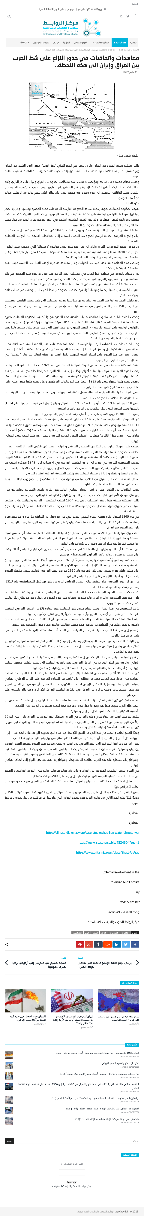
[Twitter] (127, 16)
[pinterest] (80, 944)
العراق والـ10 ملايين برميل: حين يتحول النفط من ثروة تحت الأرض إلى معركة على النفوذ (97, 1052)
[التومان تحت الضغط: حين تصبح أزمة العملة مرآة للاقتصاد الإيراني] (25, 1000)
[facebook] (135, 944)
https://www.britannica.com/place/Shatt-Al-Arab (107, 852)
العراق (103, 932)
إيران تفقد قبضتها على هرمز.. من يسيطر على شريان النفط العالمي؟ (70, 9)
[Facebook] (134, 16)
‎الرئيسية (136, 49)
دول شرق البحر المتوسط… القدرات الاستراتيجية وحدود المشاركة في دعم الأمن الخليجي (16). (95, 1098)
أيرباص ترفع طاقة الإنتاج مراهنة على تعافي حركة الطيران (105, 962)
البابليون (125, 932)
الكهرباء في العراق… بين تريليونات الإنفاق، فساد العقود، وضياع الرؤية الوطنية (102, 1108)
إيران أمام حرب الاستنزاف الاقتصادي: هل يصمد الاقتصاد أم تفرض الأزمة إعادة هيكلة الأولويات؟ (73, 1020)
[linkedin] (116, 944)
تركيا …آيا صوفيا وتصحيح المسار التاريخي (120, 1063)
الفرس (95, 932)
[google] (89, 944)
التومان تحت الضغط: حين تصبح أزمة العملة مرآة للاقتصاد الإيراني (28, 1018)
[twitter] (126, 944)
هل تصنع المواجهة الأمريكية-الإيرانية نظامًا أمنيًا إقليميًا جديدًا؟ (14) (107, 1119)
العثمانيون (114, 932)
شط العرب (77, 932)
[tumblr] (98, 944)
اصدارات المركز (124, 49)
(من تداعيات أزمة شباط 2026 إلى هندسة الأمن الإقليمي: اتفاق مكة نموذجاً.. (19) (99, 1073)
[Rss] (121, 16)
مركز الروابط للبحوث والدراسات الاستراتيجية (98, 1211)
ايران (87, 932)
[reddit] (107, 944)
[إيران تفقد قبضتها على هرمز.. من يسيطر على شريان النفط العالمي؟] (118, 1000)
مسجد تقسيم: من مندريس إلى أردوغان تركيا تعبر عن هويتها (39, 962)
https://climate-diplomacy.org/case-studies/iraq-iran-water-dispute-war (92, 832)
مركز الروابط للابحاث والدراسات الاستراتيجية (71, 1185)
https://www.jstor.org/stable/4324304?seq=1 (108, 842)
